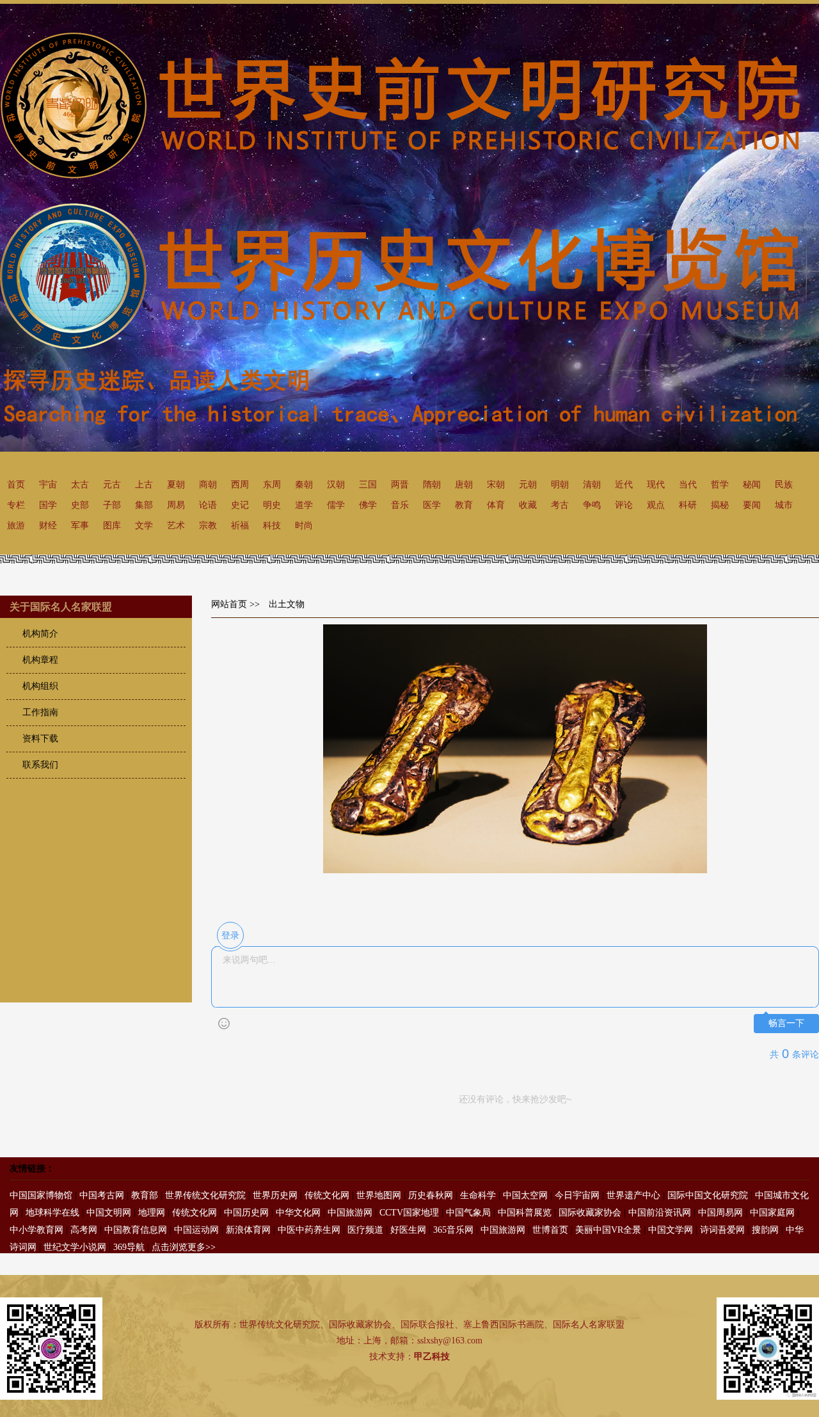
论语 (208, 505)
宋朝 (496, 484)
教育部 (144, 1195)
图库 (112, 525)
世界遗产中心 (633, 1195)
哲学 (720, 484)
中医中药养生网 (309, 1230)
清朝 (592, 484)
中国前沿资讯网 (659, 1212)
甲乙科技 (432, 1356)
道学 (304, 505)
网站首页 (229, 604)
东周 (272, 484)
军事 (80, 525)
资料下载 (40, 738)
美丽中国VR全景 (608, 1230)
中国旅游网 (350, 1212)
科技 (272, 525)
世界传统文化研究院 (205, 1195)
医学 (432, 505)
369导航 (129, 1247)
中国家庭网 (772, 1212)
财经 (48, 525)
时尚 (304, 525)
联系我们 (40, 765)
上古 (144, 484)
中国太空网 (525, 1195)
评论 (624, 505)
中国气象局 (468, 1212)
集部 (144, 505)
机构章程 (40, 660)
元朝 (528, 484)
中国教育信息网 (135, 1230)
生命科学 (478, 1195)
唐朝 (464, 484)
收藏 (528, 505)
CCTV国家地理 (409, 1212)
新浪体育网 (248, 1230)
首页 (16, 484)
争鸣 (592, 505)
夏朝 (176, 484)
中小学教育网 (36, 1230)
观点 (656, 505)
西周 (240, 484)
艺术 (176, 525)
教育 (464, 505)
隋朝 (432, 484)
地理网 (151, 1212)
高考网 (83, 1230)
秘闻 (752, 484)
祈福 (240, 525)
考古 (560, 505)
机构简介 (40, 633)
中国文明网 (108, 1212)
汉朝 (336, 484)
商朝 (208, 484)
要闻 (752, 505)
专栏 (16, 505)
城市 (784, 505)
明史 (272, 505)
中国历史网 (246, 1212)
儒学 (336, 505)
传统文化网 (327, 1195)
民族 (784, 484)
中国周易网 (720, 1212)
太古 (80, 484)
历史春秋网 (430, 1195)
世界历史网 (275, 1195)
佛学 (368, 505)
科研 (688, 505)
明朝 (560, 484)
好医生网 (408, 1230)
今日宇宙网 (577, 1195)
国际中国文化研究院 (707, 1195)
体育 (496, 505)
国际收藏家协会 (590, 1212)
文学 (144, 525)
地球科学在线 (52, 1212)
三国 (368, 484)
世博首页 (550, 1230)
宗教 (208, 525)
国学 (48, 505)
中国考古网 (101, 1195)
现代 (656, 484)
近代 (624, 484)
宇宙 (48, 484)
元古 (112, 484)
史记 (240, 505)
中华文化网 (298, 1212)
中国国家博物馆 (41, 1195)
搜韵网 (765, 1230)
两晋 (400, 484)
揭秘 (720, 505)
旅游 (16, 525)
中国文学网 (670, 1230)
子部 (112, 505)
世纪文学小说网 (75, 1247)
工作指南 (40, 712)
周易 (176, 505)
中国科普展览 (525, 1212)
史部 (80, 505)
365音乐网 (453, 1230)
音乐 (400, 505)
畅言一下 (786, 1023)
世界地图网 (378, 1195)
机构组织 (40, 686)
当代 (688, 484)
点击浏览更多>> (184, 1247)
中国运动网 (196, 1230)
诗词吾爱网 (722, 1230)
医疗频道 (365, 1230)
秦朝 (304, 484)
